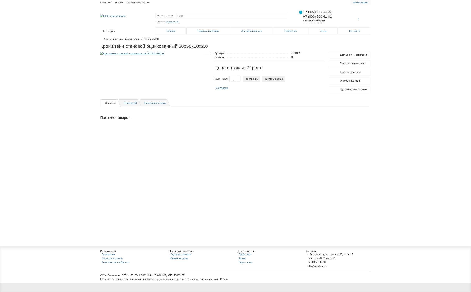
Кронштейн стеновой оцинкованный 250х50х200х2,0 (132, 221)
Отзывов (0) (130, 103)
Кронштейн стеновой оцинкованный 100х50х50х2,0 (131, 131)
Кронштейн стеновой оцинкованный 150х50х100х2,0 (132, 161)
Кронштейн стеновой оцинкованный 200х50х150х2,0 (132, 191)
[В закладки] (206, 55)
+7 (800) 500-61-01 (317, 16)
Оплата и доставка (155, 103)
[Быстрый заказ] (131, 144)
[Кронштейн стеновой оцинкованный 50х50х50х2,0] (155, 53)
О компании (105, 2)
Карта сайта (245, 262)
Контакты (354, 31)
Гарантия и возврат (208, 31)
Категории (108, 31)
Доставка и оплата (251, 31)
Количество (221, 79)
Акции (323, 31)
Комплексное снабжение (137, 2)
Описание (110, 103)
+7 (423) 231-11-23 (317, 12)
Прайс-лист (290, 31)
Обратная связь (179, 258)
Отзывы (119, 2)
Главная (170, 31)
